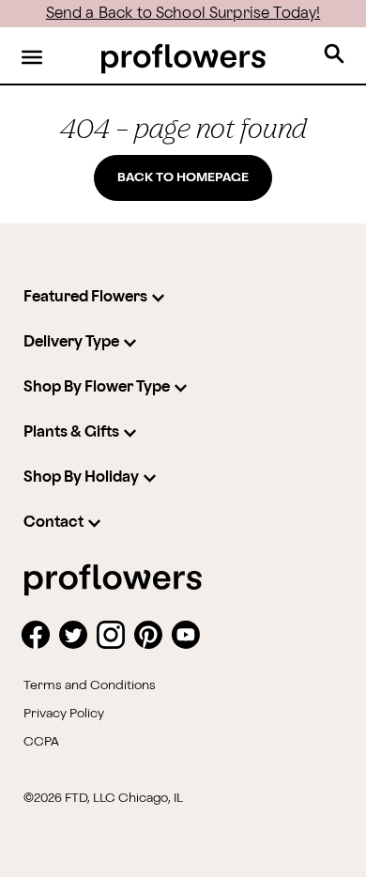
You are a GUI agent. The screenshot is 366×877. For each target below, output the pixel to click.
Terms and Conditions (89, 685)
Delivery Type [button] (71, 342)
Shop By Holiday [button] (81, 477)
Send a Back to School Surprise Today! (183, 14)
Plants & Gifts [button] (71, 432)
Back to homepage (183, 177)
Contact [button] (53, 522)
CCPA (41, 741)
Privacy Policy (63, 713)
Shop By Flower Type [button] (96, 387)
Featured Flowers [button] (85, 297)
